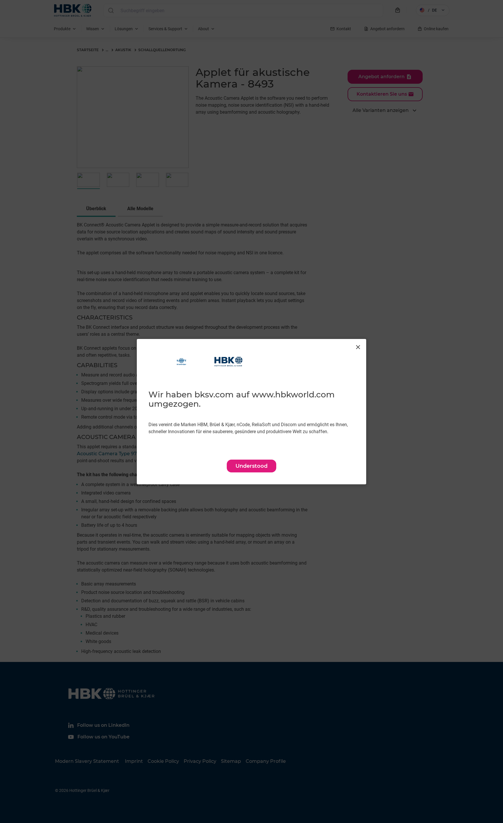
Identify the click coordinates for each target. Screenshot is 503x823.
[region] (251, 411)
